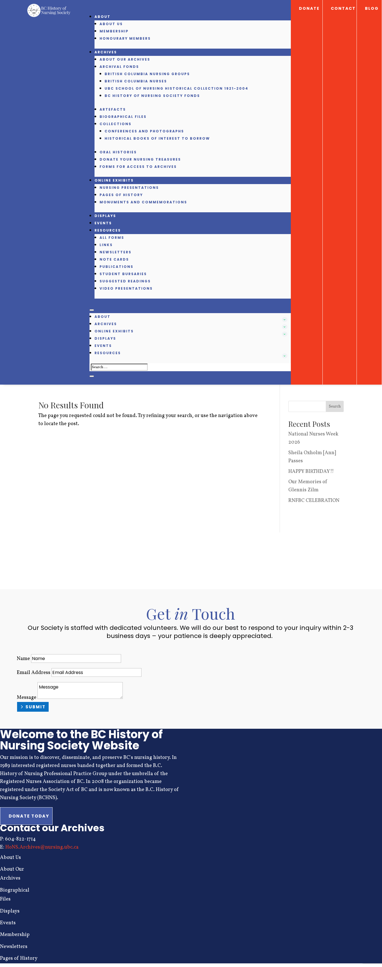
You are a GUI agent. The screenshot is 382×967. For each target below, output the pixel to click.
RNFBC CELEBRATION (313, 500)
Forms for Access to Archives (138, 166)
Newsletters (115, 252)
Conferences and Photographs (144, 131)
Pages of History (121, 194)
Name (23, 658)
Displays (105, 215)
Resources (108, 230)
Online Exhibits (114, 180)
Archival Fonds (119, 66)
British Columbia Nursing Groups (147, 74)
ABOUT (102, 16)
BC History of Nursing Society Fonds (152, 95)
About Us (111, 24)
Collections (115, 124)
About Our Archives (125, 59)
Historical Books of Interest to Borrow (157, 138)
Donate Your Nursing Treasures (140, 159)
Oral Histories (118, 152)
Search (335, 406)
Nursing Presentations (129, 187)
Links (106, 244)
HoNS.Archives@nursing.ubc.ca (42, 847)
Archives (106, 52)
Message (26, 697)
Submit (35, 707)
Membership (114, 31)
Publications (116, 266)
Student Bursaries (123, 273)
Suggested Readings (125, 281)
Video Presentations (126, 288)
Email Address (33, 672)
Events (103, 223)
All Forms (112, 237)
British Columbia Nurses (136, 81)
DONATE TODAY (29, 816)
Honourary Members (125, 38)
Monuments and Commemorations (143, 202)
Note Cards (114, 259)
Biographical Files (123, 116)
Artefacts (113, 109)
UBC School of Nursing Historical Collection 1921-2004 (176, 88)
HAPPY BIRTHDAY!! (311, 471)
